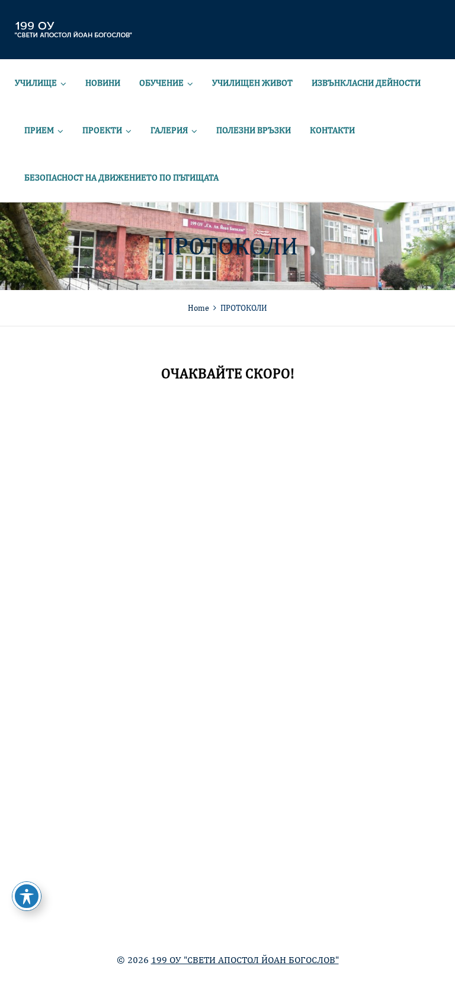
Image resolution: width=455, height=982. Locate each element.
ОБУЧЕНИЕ (161, 83)
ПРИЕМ (39, 130)
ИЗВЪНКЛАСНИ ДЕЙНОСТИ (366, 83)
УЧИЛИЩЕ (36, 83)
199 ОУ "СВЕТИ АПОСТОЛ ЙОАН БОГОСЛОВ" (245, 959)
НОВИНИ (102, 83)
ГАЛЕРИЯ (169, 130)
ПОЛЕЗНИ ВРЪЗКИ (253, 130)
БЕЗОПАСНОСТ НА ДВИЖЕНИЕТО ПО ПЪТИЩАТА (121, 177)
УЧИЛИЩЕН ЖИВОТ (252, 83)
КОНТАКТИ (332, 130)
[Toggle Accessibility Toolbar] (26, 896)
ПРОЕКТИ (102, 130)
